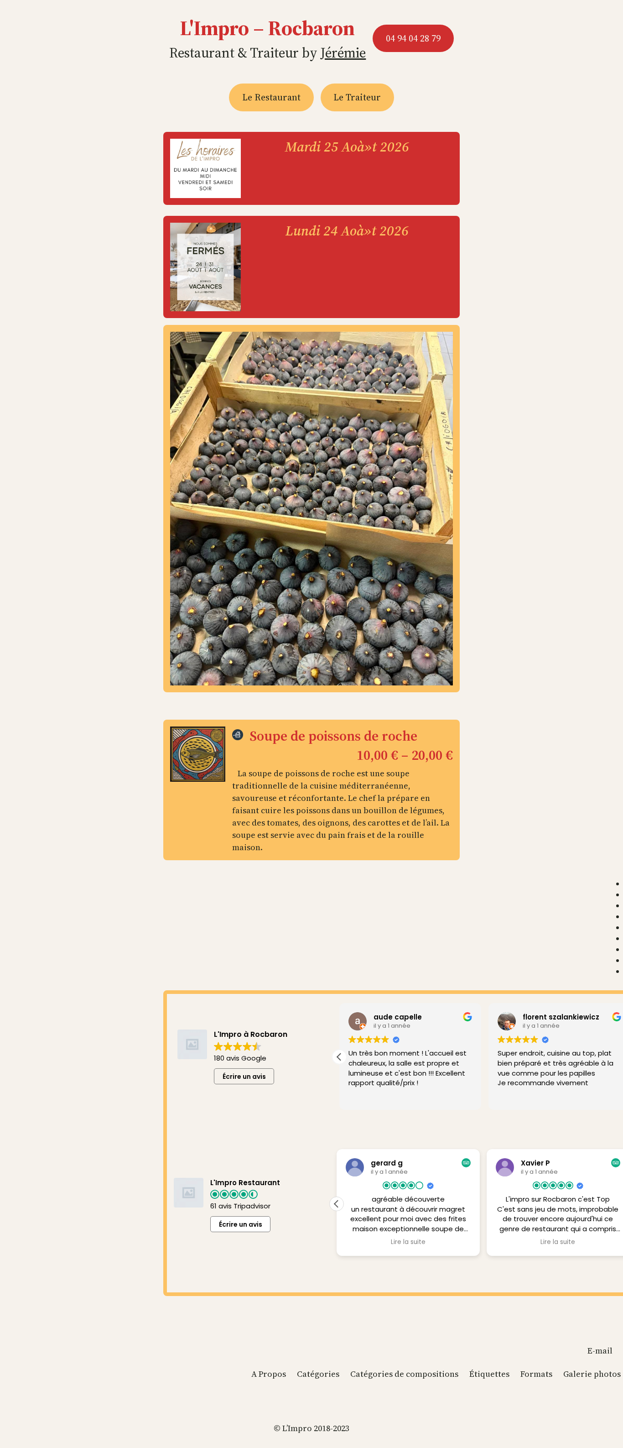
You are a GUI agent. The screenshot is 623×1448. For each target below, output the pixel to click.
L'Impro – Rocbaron (267, 28)
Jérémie (343, 52)
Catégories (318, 1374)
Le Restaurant (271, 97)
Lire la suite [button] (408, 1242)
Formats (536, 1374)
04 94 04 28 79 (413, 38)
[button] (339, 1057)
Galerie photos (592, 1374)
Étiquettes (489, 1374)
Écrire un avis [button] (244, 1076)
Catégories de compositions (404, 1374)
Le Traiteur (357, 97)
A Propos (268, 1374)
